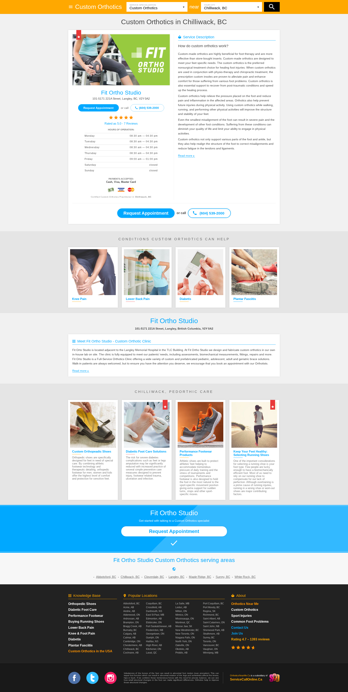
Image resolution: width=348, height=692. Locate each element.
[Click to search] (272, 7)
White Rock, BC (245, 577)
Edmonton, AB (154, 618)
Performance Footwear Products (196, 453)
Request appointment (145, 213)
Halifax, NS (152, 641)
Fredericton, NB (154, 630)
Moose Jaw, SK (183, 626)
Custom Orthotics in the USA (90, 651)
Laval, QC (151, 652)
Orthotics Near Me (245, 604)
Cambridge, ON (131, 641)
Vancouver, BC (211, 645)
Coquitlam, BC (154, 603)
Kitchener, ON (153, 649)
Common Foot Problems (250, 621)
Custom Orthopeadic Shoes (91, 451)
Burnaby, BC (130, 630)
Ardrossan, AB (131, 618)
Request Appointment (98, 107)
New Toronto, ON (184, 633)
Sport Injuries (241, 615)
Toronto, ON (209, 641)
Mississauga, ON (184, 618)
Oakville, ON (182, 645)
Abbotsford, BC (106, 577)
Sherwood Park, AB (213, 630)
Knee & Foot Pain (81, 633)
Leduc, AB (181, 607)
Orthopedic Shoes (82, 604)
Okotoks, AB (182, 649)
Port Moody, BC (211, 607)
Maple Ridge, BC (200, 577)
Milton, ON (181, 611)
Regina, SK (209, 611)
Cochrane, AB (131, 652)
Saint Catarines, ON (214, 622)
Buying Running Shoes (86, 621)
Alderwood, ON (131, 614)
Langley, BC (176, 577)
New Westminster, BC (187, 630)
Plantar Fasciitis (244, 299)
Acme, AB (128, 607)
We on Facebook (74, 678)
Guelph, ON (152, 637)
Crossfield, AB (154, 607)
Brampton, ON (131, 622)
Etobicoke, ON (154, 622)
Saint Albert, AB (211, 618)
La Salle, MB (182, 603)
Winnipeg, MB (210, 652)
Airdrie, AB (129, 611)
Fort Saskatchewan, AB (158, 626)
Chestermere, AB (132, 645)
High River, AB (154, 645)
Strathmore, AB (211, 633)
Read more (185, 155)
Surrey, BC (223, 577)
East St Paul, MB (155, 614)
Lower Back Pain (138, 299)
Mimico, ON (181, 614)
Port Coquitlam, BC (213, 603)
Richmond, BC (211, 614)
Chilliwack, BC (130, 577)
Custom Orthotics (98, 6)
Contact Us (239, 627)
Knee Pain (79, 299)
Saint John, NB (211, 626)
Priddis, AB (181, 652)
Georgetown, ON (155, 633)
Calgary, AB (129, 633)
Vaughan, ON (210, 649)
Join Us (237, 633)
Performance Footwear (85, 615)
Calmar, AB (129, 637)
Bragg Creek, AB (132, 626)
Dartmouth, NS (154, 611)
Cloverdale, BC (154, 577)
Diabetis (185, 299)
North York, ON (183, 641)
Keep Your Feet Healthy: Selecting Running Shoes (251, 453)
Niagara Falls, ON (185, 637)
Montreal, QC (182, 622)
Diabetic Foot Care (82, 609)
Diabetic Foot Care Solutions (146, 451)
